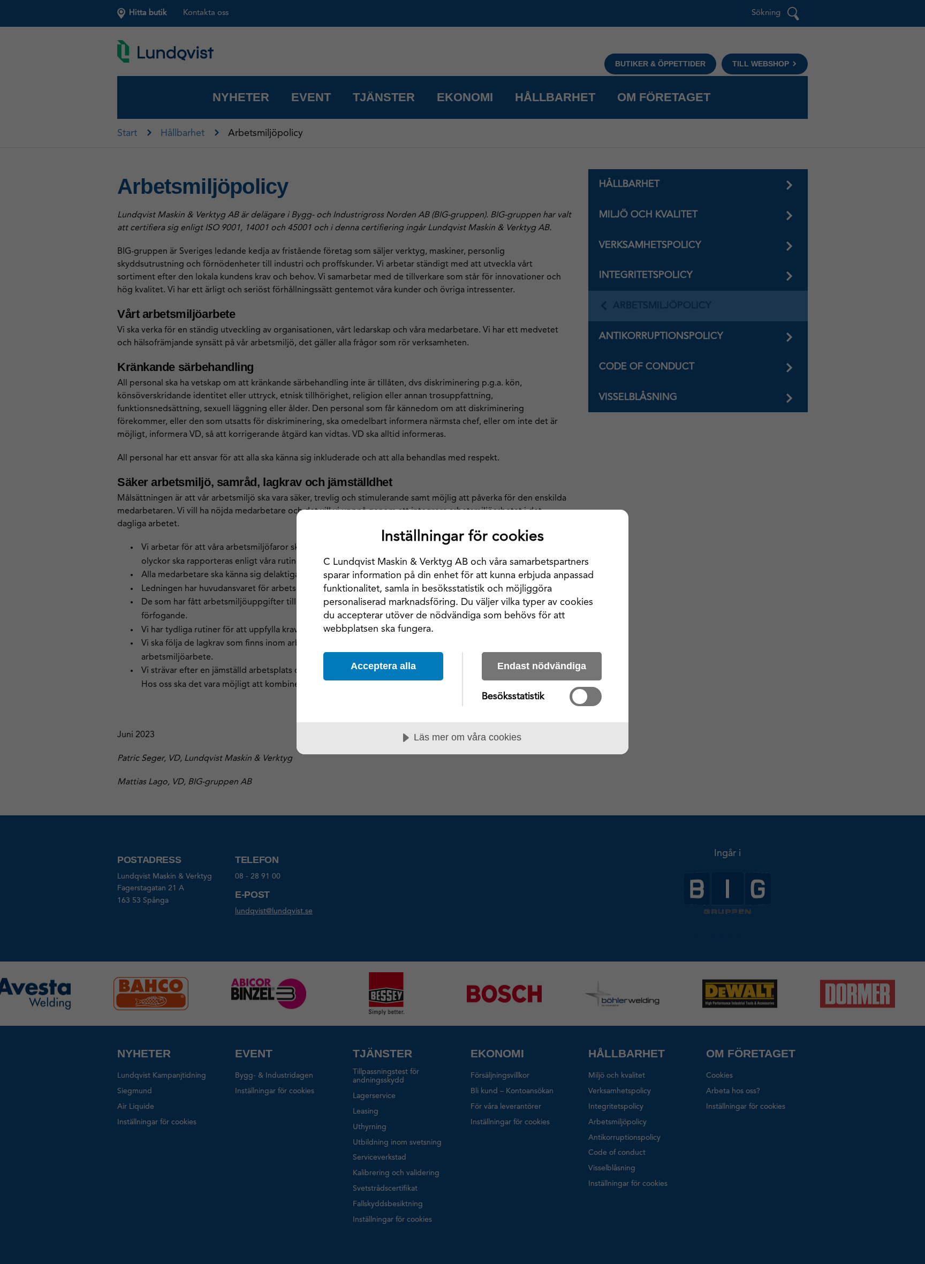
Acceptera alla (383, 666)
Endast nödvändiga (541, 666)
